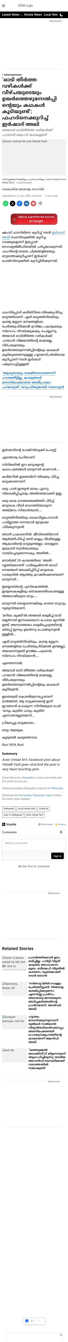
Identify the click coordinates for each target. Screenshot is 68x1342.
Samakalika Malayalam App (35, 795)
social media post (26, 809)
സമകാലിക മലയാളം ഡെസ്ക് (23, 189)
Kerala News (33, 15)
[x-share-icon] (12, 205)
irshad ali (43, 809)
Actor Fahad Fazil (34, 815)
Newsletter (28, 777)
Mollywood (9, 809)
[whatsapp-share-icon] (5, 205)
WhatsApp (57, 788)
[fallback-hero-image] (14, 963)
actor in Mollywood (13, 815)
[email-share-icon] (33, 205)
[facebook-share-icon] (19, 205)
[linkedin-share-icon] (26, 205)
